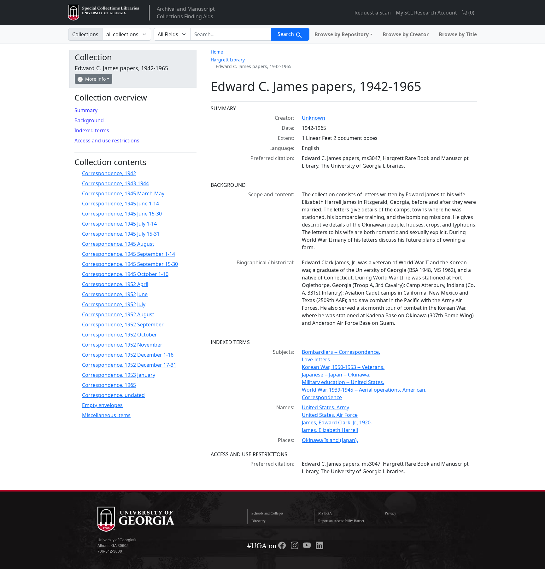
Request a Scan (373, 12)
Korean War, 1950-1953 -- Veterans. (343, 367)
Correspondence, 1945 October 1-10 (125, 274)
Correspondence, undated (113, 395)
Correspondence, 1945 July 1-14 (119, 223)
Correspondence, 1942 (109, 173)
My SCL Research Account (426, 12)
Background (89, 120)
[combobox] (230, 34)
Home (217, 52)
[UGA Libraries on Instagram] (295, 545)
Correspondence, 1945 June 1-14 (120, 203)
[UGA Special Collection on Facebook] (283, 545)
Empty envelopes (102, 405)
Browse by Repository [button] (341, 34)
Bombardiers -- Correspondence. (341, 351)
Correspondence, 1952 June (115, 294)
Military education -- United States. (343, 382)
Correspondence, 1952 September (123, 324)
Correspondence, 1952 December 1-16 (127, 354)
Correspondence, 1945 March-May (123, 193)
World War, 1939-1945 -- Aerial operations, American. (364, 389)
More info (95, 79)
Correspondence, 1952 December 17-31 (129, 364)
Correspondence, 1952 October (119, 334)
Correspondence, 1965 (109, 385)
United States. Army (325, 407)
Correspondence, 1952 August (118, 314)
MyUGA (325, 512)
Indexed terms (91, 130)
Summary (85, 110)
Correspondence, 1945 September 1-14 (128, 253)
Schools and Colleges (267, 512)
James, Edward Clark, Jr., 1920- (337, 422)
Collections (85, 34)
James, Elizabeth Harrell (330, 430)
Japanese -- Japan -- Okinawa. (336, 374)
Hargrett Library (228, 60)
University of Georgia (144, 519)
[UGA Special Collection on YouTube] (308, 545)
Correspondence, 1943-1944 (115, 183)
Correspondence (322, 397)
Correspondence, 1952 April (115, 284)
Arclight (103, 12)
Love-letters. (316, 359)
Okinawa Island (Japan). (330, 440)
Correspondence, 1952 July (113, 304)
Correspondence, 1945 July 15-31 (121, 233)
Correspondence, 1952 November (122, 344)
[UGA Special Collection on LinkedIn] (319, 545)
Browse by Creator (406, 34)
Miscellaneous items (106, 415)
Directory (258, 520)
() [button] (470, 12)
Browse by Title (458, 34)
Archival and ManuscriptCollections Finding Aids (186, 12)
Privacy (390, 512)
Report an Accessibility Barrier (341, 520)
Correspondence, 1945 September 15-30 (130, 264)
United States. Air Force (330, 414)
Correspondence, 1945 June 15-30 (122, 213)
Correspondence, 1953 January (118, 374)
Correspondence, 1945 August (118, 243)
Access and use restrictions (106, 140)
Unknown (313, 117)
